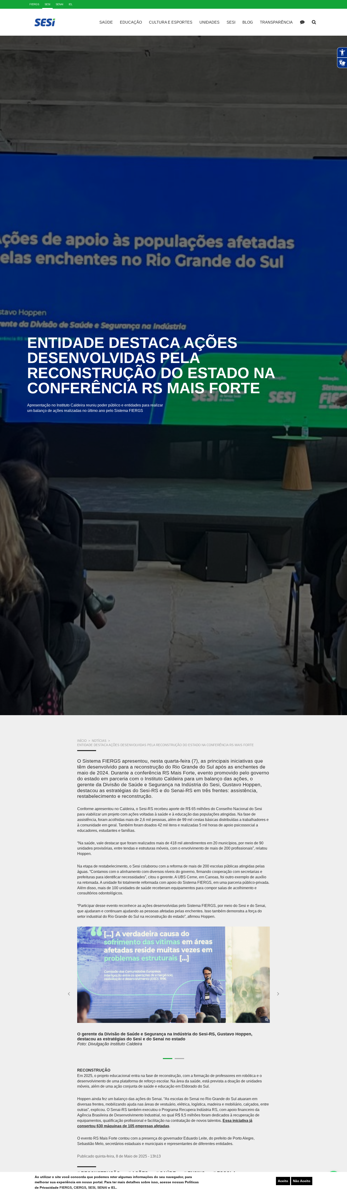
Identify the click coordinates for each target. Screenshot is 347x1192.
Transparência (276, 22)
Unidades (209, 22)
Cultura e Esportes (170, 22)
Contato (302, 22)
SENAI (102, 1187)
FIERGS (65, 1187)
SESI (91, 1187)
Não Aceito (301, 1181)
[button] (69, 994)
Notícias (99, 741)
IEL (113, 1187)
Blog (247, 22)
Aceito (283, 1181)
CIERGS (80, 1187)
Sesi (231, 22)
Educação (131, 22)
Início (82, 741)
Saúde (106, 22)
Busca (314, 22)
